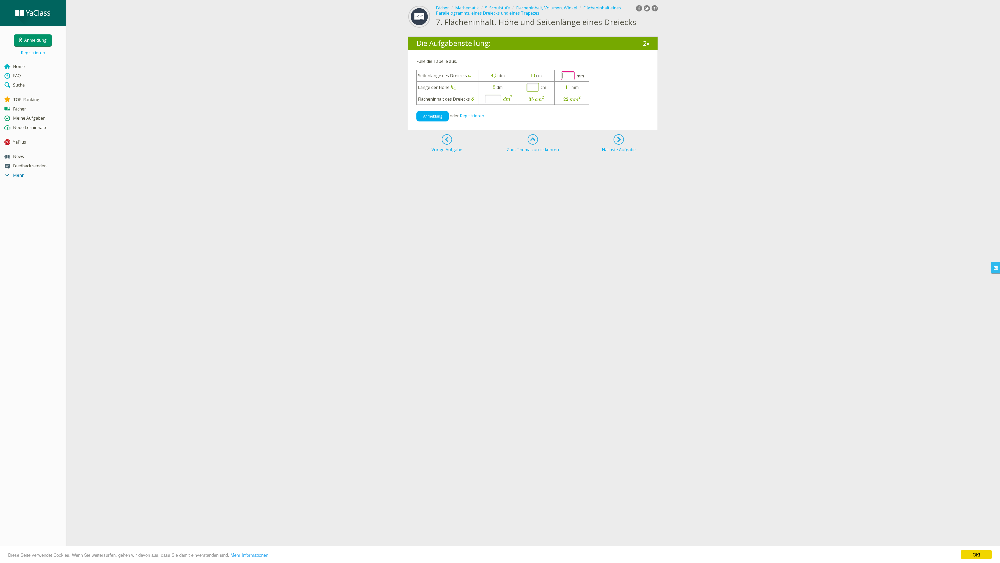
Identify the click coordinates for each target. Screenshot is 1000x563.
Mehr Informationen (249, 555)
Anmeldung (432, 116)
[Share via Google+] (655, 8)
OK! (976, 554)
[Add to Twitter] (647, 8)
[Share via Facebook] (639, 8)
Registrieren (33, 52)
